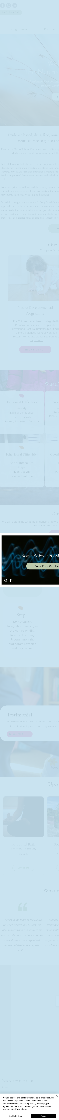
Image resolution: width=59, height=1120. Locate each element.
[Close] (55, 1097)
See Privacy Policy (19, 1109)
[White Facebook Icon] (10, 581)
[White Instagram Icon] (5, 581)
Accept (44, 1116)
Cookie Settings (15, 1116)
